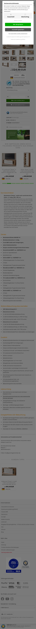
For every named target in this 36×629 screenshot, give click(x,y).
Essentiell (10, 17)
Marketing (25, 17)
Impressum (26, 36)
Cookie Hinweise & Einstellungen (14, 36)
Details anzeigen (18, 20)
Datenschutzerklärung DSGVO (18, 39)
